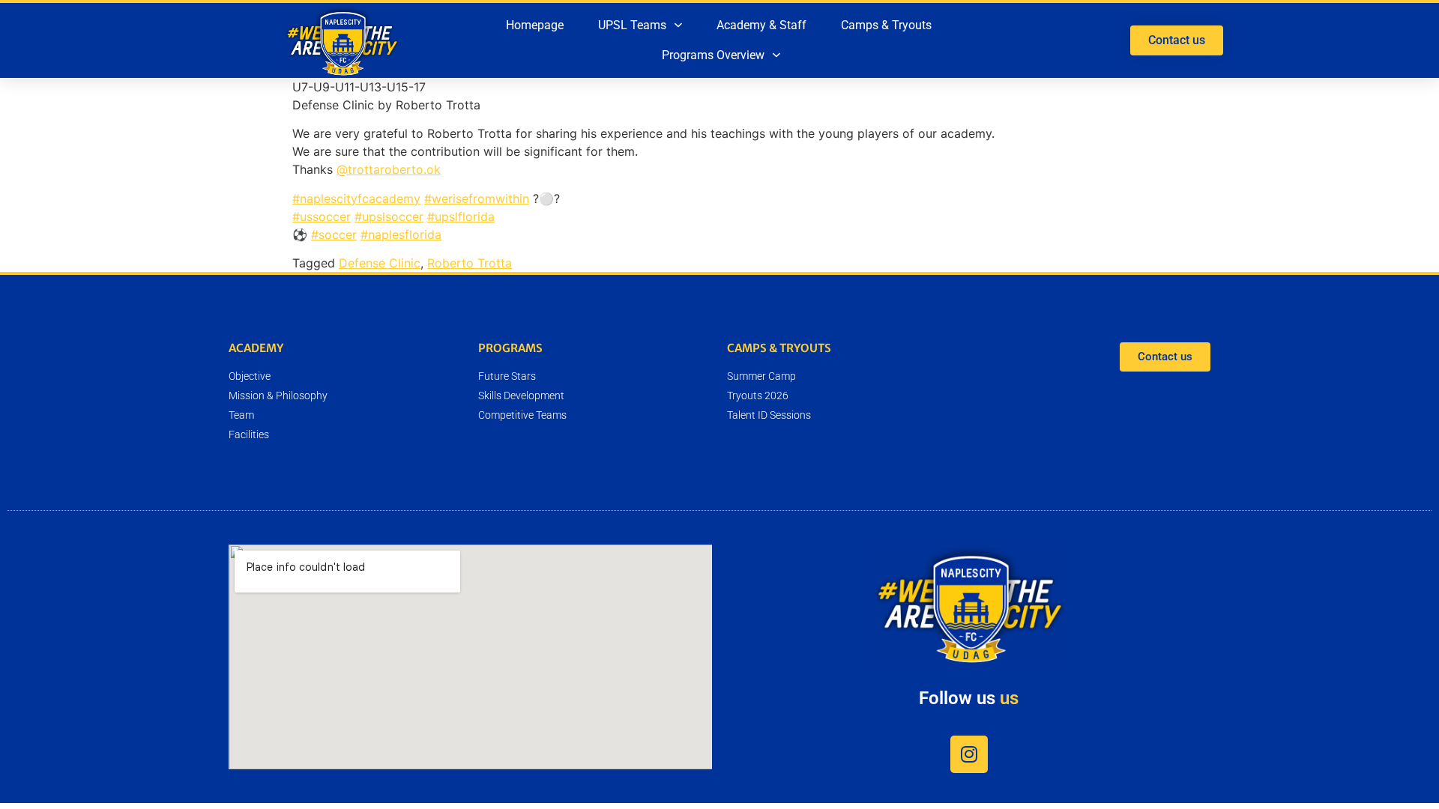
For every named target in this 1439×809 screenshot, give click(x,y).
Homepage (535, 25)
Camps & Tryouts (886, 25)
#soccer (334, 234)
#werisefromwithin (476, 198)
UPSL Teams (632, 25)
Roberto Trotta (469, 262)
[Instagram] (969, 754)
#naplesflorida (400, 234)
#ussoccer (321, 216)
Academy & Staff (761, 25)
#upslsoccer (389, 216)
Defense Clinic (379, 262)
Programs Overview (713, 55)
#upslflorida (461, 216)
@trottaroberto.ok (389, 169)
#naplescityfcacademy (356, 198)
